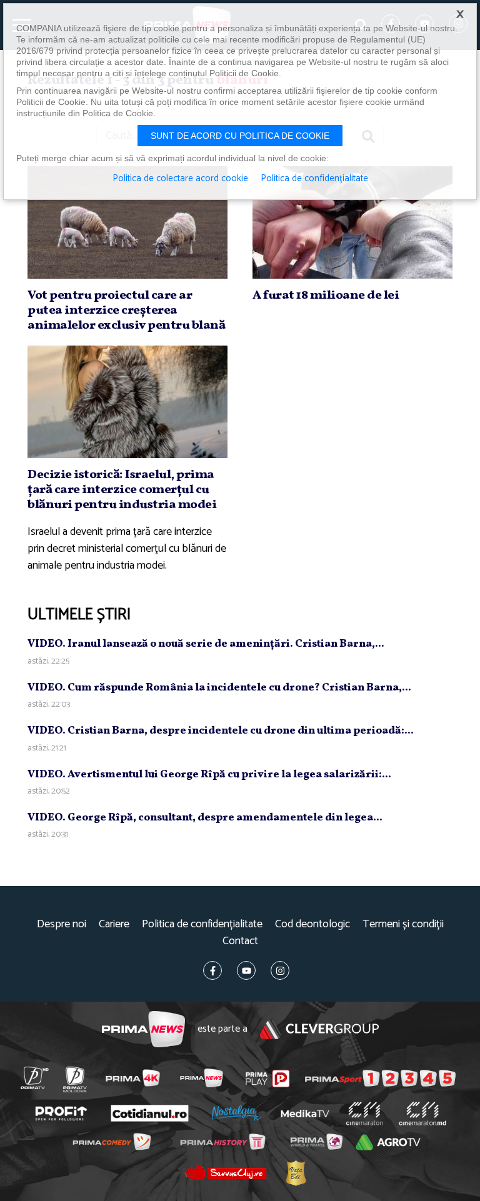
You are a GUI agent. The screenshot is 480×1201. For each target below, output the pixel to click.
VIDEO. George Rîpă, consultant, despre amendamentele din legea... (205, 817)
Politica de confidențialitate (202, 924)
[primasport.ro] (380, 1078)
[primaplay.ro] (268, 1078)
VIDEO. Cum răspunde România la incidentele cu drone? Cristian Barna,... (219, 687)
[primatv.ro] (34, 1078)
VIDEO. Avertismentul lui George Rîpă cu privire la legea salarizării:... (209, 774)
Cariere (114, 924)
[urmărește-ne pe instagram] (280, 970)
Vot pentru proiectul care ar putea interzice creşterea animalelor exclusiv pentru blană (126, 310)
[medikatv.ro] (305, 1113)
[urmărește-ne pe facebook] (212, 970)
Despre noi (61, 924)
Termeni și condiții (403, 924)
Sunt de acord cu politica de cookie (240, 136)
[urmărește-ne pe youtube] (246, 970)
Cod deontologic (312, 924)
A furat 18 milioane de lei (325, 295)
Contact (240, 941)
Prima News (143, 1029)
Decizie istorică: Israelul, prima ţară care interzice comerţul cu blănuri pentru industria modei (122, 490)
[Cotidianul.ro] (149, 1113)
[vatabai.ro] (295, 1173)
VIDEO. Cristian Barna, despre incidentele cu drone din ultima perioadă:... (221, 731)
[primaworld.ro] (316, 1142)
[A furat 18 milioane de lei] (352, 222)
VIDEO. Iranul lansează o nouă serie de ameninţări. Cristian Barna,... (206, 644)
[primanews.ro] (201, 1078)
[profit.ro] (61, 1114)
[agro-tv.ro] (388, 1142)
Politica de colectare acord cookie (180, 179)
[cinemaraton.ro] (364, 1113)
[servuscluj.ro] (225, 1172)
